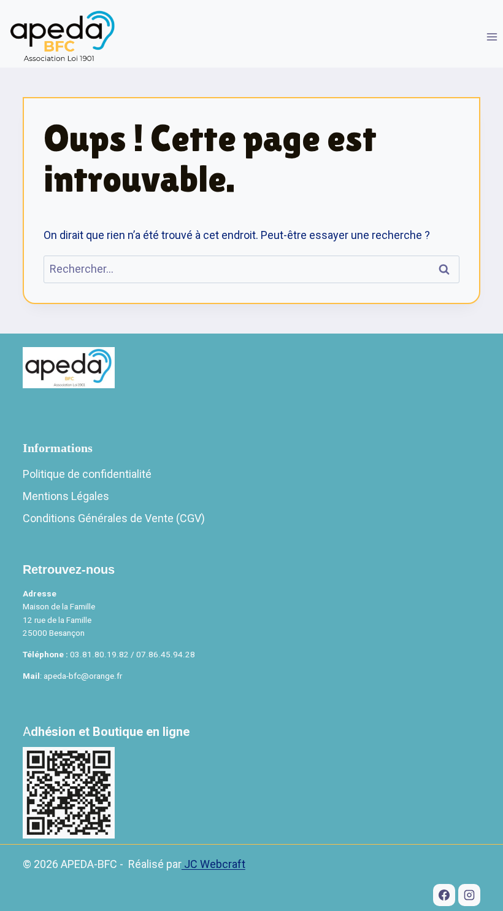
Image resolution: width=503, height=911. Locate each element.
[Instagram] (469, 895)
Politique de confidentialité (87, 473)
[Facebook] (444, 895)
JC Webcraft (213, 864)
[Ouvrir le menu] (491, 36)
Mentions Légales (66, 496)
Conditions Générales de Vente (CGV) (114, 518)
